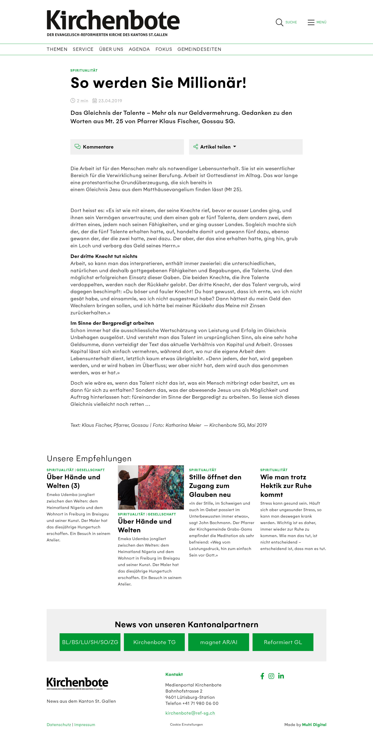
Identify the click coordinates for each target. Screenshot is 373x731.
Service (83, 49)
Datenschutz (59, 724)
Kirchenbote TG (154, 642)
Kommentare (98, 147)
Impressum (84, 724)
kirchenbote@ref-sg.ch (190, 713)
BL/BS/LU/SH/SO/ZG (90, 642)
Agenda (139, 49)
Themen (57, 49)
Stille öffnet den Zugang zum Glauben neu (215, 486)
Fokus (163, 49)
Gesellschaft (91, 470)
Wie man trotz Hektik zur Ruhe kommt (286, 486)
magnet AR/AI (218, 642)
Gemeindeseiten (199, 49)
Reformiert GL (283, 642)
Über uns (111, 49)
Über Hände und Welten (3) (73, 481)
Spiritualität (84, 71)
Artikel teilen (216, 147)
